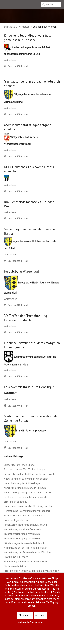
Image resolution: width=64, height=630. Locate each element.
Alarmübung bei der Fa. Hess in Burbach (25, 547)
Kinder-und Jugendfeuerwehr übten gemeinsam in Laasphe (28, 37)
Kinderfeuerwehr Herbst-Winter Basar (24, 515)
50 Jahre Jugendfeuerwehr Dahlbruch (24, 543)
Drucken (12, 66)
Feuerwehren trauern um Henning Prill (30, 387)
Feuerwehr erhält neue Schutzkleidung (25, 524)
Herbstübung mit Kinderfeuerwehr (22, 529)
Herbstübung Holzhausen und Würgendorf (27, 510)
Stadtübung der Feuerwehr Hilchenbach (26, 561)
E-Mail (24, 66)
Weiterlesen (10, 60)
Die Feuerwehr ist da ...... (17, 566)
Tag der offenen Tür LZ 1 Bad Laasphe (25, 469)
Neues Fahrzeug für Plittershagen (22, 483)
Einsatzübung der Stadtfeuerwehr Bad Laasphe (30, 474)
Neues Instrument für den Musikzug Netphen (28, 506)
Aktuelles (24, 26)
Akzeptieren (25, 615)
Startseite (9, 26)
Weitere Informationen (31, 622)
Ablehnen (40, 615)
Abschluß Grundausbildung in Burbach (25, 487)
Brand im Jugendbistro (16, 520)
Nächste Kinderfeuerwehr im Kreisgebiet (26, 478)
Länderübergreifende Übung (19, 464)
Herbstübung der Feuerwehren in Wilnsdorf (27, 552)
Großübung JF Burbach (16, 557)
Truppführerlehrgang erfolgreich (22, 534)
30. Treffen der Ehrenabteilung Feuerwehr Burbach (25, 317)
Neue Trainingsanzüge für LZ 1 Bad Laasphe (28, 492)
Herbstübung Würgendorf (21, 271)
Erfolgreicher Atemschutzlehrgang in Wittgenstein (31, 570)
